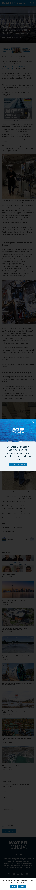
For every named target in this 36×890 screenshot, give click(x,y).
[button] (33, 422)
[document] (18, 445)
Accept (13, 886)
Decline (22, 886)
